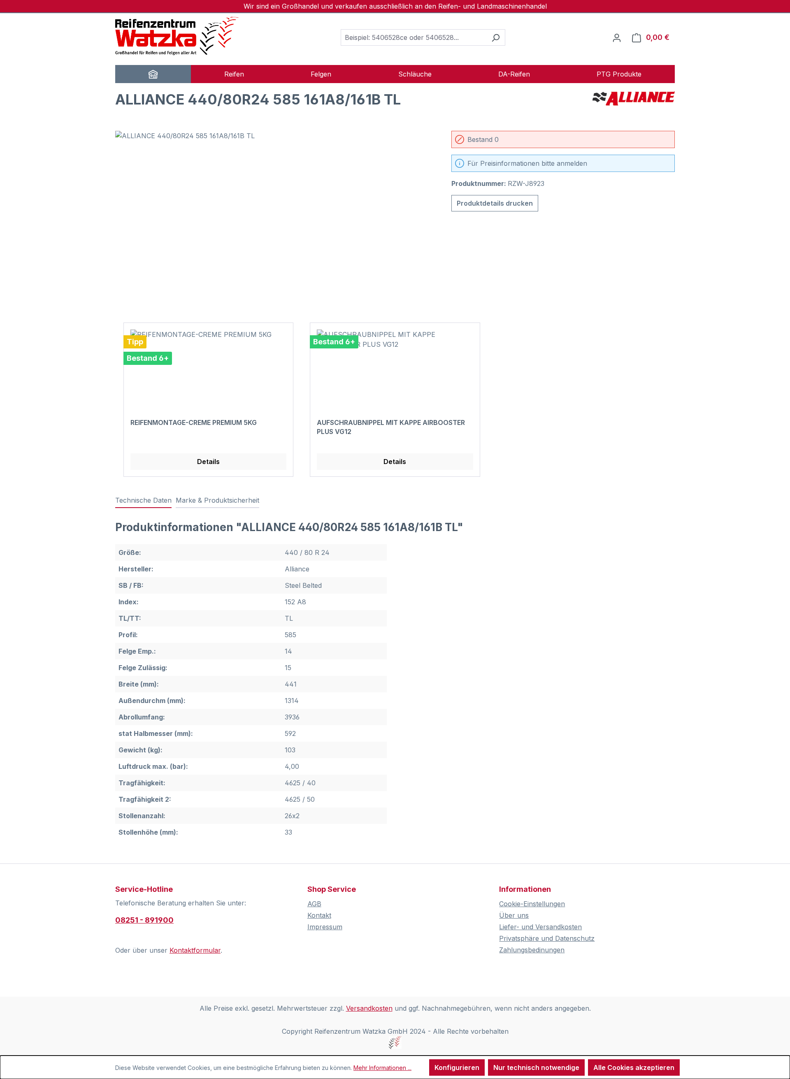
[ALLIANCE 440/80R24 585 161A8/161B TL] (274, 219)
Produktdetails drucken (495, 203)
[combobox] (413, 37)
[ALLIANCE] (633, 102)
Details (208, 461)
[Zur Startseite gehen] (177, 35)
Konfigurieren (456, 1067)
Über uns (514, 915)
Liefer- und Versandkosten (540, 927)
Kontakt (319, 915)
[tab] (143, 500)
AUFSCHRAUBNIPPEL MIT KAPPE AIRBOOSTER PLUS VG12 (391, 427)
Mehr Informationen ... (382, 1067)
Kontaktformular (195, 950)
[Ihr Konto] (617, 37)
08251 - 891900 (144, 920)
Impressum (324, 927)
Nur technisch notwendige (536, 1067)
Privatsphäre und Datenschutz (547, 938)
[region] (275, 219)
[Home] (153, 74)
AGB (314, 904)
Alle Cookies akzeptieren (633, 1067)
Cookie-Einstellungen (532, 904)
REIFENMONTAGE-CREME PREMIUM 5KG (193, 422)
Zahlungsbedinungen (532, 950)
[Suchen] (495, 37)
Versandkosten (369, 1008)
